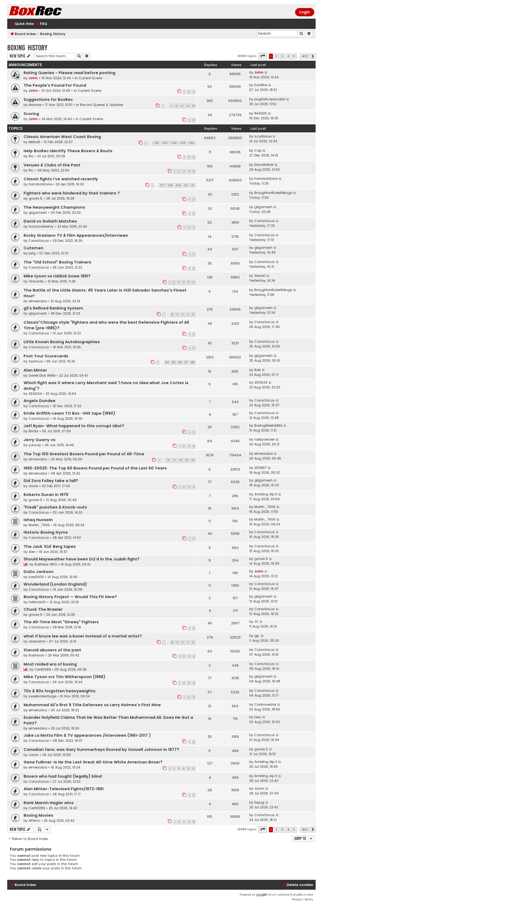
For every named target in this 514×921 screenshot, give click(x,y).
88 (192, 362)
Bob (257, 370)
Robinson (36, 655)
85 (173, 362)
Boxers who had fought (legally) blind (63, 776)
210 (186, 185)
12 (176, 106)
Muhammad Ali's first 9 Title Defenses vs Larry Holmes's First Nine (92, 705)
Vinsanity (36, 281)
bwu (257, 717)
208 (170, 185)
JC (256, 621)
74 (180, 460)
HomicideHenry (41, 226)
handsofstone (40, 184)
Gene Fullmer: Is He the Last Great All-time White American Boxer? (93, 762)
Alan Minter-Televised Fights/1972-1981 (64, 789)
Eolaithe (260, 85)
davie (33, 486)
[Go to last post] (266, 72)
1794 (173, 143)
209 (178, 185)
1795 (182, 143)
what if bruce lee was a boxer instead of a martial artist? (83, 636)
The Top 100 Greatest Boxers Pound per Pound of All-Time (84, 454)
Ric (31, 156)
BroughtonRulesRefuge (273, 192)
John (33, 78)
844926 (260, 113)
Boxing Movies (38, 815)
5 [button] (294, 56)
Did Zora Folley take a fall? (51, 480)
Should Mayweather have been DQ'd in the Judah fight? (81, 559)
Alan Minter (35, 370)
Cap (258, 150)
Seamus (36, 361)
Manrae (35, 104)
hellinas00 (37, 602)
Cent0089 (43, 669)
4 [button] (288, 56)
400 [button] (305, 56)
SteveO (260, 275)
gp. (257, 635)
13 (182, 106)
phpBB (260, 895)
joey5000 (36, 577)
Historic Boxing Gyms (46, 532)
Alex (32, 551)
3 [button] (282, 56)
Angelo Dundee (39, 400)
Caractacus (264, 221)
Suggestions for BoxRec (48, 99)
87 (186, 362)
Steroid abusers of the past (52, 650)
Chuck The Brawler (43, 609)
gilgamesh (38, 212)
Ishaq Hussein (38, 519)
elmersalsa (38, 301)
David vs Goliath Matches (50, 221)
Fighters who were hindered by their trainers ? (72, 193)
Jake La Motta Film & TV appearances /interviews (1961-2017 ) (87, 735)
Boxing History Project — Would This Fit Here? (70, 596)
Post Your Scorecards (46, 356)
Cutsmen (33, 248)
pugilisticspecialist (269, 99)
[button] (263, 56)
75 (186, 460)
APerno (34, 820)
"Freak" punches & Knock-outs (55, 507)
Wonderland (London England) (55, 584)
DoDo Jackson (39, 571)
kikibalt (34, 142)
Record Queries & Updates (101, 104)
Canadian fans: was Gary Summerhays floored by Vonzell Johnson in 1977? (101, 749)
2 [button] (276, 56)
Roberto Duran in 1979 (46, 494)
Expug (259, 802)
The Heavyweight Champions (54, 207)
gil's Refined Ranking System (53, 308)
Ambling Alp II (265, 494)
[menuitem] (41, 24)
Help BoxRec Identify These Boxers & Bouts (68, 151)
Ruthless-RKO (46, 564)
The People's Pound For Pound (55, 85)
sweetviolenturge (42, 696)
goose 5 (35, 198)
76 (192, 460)
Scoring (31, 113)
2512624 (35, 393)
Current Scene (90, 78)
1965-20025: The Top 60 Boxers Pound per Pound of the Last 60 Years (95, 468)
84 (167, 362)
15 (193, 106)
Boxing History (27, 48)
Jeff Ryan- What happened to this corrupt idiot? (74, 426)
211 (192, 185)
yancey (35, 445)
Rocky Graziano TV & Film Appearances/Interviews (76, 235)
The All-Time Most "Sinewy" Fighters (61, 622)
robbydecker (264, 439)
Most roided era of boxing (50, 664)
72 (168, 460)
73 (174, 460)
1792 (156, 143)
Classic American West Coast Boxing (62, 136)
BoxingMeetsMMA (268, 425)
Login (304, 12)
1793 (165, 143)
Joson (34, 754)
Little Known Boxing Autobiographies (62, 342)
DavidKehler (264, 164)
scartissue (262, 136)
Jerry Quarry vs (39, 439)
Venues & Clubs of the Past (52, 165)
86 (180, 362)
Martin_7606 (264, 507)
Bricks (33, 431)
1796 (191, 143)
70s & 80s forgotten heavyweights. (60, 691)
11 (171, 106)
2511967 (260, 467)
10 (183, 314)
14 (187, 106)
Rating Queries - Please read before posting (69, 72)
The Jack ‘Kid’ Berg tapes (50, 546)
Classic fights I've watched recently (61, 179)
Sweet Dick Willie (42, 375)
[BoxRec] (49, 11)
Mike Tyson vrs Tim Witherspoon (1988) (64, 676)
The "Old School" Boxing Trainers (57, 262)
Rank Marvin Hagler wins (49, 802)
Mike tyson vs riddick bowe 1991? (57, 276)
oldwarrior (37, 641)
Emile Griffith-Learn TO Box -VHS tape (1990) (69, 413)
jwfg (32, 253)
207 (162, 185)
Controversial (265, 704)
